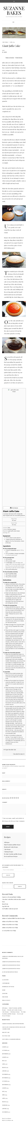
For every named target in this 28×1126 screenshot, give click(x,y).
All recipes (5, 979)
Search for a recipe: (7, 882)
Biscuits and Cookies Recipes (11, 847)
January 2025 (5, 1071)
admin (5, 52)
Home (3, 990)
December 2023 (6, 1112)
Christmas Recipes (8, 851)
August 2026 (5, 1047)
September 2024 (6, 1084)
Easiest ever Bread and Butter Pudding (11, 897)
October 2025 (5, 1050)
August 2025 (5, 1057)
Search (20, 886)
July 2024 (4, 1091)
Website (4, 789)
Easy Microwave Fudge (12, 921)
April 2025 (4, 1064)
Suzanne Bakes (14, 10)
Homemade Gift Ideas (8, 986)
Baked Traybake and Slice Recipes (12, 844)
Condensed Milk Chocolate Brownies (16, 918)
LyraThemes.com (9, 1120)
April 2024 (4, 1098)
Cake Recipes (5, 42)
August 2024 (5, 1088)
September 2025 (6, 1053)
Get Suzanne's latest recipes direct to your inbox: (12, 866)
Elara (3, 1118)
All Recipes (6, 842)
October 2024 (5, 1081)
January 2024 (5, 1108)
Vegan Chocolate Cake (10, 749)
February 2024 (6, 1105)
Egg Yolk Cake (5, 906)
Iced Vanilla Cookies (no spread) (10, 908)
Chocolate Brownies (18, 754)
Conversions (5, 983)
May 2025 (4, 1060)
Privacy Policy (6, 1000)
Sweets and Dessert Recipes (11, 856)
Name (3, 773)
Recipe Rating (5, 798)
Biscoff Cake (5, 904)
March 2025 (5, 1067)
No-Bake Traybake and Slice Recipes (13, 854)
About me (4, 993)
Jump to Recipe (10, 57)
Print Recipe (18, 57)
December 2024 (6, 1074)
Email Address (6, 781)
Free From (5, 996)
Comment (4, 802)
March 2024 (5, 1101)
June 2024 (4, 1094)
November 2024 (6, 1077)
